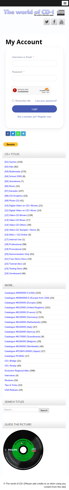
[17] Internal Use (13, 239)
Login (34, 109)
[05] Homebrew (12, 181)
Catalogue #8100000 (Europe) (20, 302)
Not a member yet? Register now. (34, 116)
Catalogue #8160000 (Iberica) (20, 331)
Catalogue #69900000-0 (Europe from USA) (27, 298)
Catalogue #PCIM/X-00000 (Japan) (22, 351)
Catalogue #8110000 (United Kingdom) (24, 307)
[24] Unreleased (13, 273)
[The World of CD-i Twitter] (47, 22)
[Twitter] (13, 133)
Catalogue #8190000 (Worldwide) (22, 346)
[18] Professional (13, 244)
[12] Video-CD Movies (16, 215)
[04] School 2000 (13, 176)
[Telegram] (23, 133)
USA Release (11, 390)
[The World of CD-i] (34, 12)
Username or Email (23, 57)
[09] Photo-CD (12, 200)
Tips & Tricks (11, 385)
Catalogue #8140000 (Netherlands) (23, 322)
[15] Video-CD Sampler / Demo (20, 230)
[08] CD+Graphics (14, 195)
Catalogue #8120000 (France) (20, 312)
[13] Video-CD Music (15, 220)
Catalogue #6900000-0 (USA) (20, 293)
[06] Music (10, 186)
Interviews (10, 375)
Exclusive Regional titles (17, 370)
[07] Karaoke (11, 191)
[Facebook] (8, 133)
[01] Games (11, 162)
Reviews (9, 380)
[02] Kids (9, 166)
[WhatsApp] (18, 133)
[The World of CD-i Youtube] (61, 22)
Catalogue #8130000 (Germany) (21, 317)
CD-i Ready (10, 365)
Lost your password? (46, 100)
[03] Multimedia (12, 171)
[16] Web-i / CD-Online (16, 234)
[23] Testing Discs (13, 268)
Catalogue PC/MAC (14, 356)
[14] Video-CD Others (15, 225)
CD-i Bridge (10, 361)
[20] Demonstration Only (17, 254)
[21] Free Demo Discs (16, 259)
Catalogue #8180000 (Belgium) (20, 341)
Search (44, 410)
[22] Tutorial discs (13, 263)
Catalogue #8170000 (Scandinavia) (23, 336)
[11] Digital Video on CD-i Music (21, 210)
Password (18, 72)
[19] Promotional (13, 249)
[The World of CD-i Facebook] (54, 22)
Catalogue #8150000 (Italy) (18, 327)
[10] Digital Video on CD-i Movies (21, 205)
